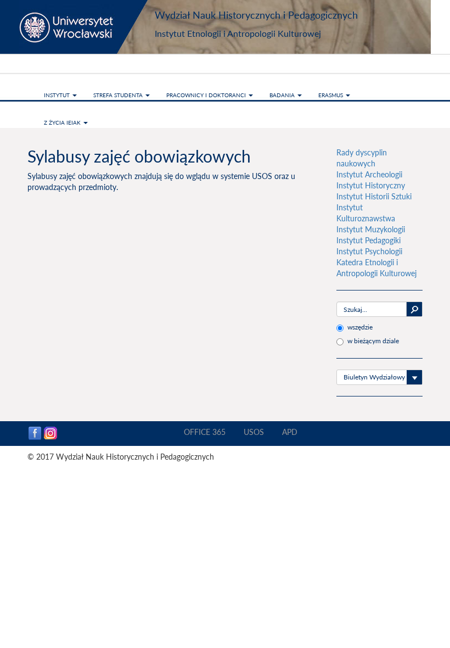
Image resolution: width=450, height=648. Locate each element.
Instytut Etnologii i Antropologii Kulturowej (238, 33)
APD (289, 432)
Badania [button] (282, 95)
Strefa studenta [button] (118, 95)
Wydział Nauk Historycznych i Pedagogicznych (256, 15)
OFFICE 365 (205, 432)
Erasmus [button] (331, 95)
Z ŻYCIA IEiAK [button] (63, 122)
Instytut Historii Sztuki (374, 196)
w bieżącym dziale (373, 341)
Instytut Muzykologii (370, 229)
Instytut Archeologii (369, 174)
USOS (254, 432)
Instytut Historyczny (370, 185)
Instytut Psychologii (369, 251)
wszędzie (360, 327)
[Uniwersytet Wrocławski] (87, 27)
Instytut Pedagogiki (368, 240)
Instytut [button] (57, 95)
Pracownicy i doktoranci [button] (207, 95)
